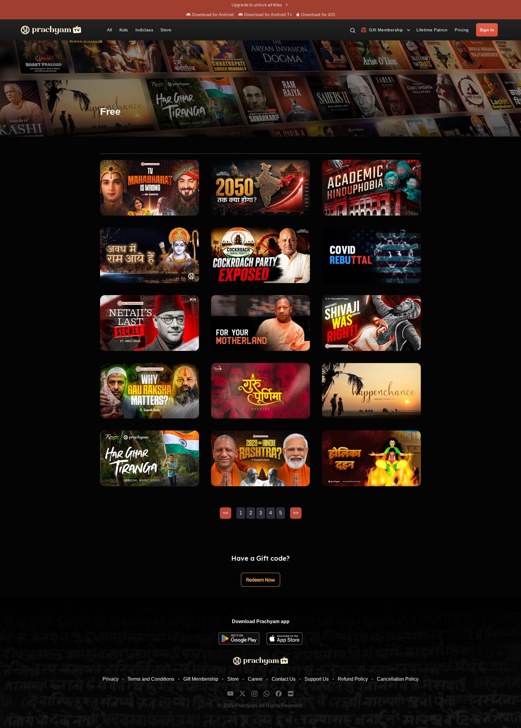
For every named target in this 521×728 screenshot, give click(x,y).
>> (295, 512)
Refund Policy (353, 679)
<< (225, 512)
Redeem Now (260, 580)
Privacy (110, 679)
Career (255, 679)
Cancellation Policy (397, 679)
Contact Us (283, 679)
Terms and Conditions (151, 679)
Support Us (317, 679)
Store (233, 679)
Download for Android (212, 14)
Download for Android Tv (267, 14)
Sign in (487, 29)
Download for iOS (317, 14)
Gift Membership (200, 679)
